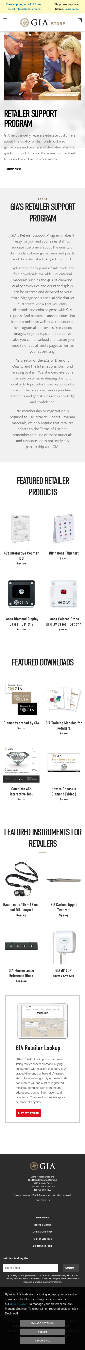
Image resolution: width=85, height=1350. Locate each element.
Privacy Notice (66, 1275)
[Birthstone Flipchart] (63, 528)
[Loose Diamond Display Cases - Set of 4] (21, 594)
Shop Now (14, 168)
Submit (70, 1268)
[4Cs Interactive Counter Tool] (21, 528)
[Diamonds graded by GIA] (21, 698)
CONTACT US (43, 1200)
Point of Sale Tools (42, 1239)
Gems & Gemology (42, 1232)
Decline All (42, 1340)
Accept (42, 1332)
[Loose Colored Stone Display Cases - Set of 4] (63, 594)
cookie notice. (19, 1304)
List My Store (28, 1113)
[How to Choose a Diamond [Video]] (63, 764)
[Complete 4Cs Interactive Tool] (21, 764)
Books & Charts (42, 1225)
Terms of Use (48, 1275)
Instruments (42, 1217)
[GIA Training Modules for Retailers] (63, 698)
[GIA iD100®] (63, 945)
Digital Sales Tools (42, 1246)
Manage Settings (42, 1323)
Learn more (72, 9)
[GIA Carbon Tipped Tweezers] (63, 880)
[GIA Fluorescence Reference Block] (21, 945)
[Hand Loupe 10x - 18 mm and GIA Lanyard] (21, 880)
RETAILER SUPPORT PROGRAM (30, 118)
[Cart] (79, 21)
